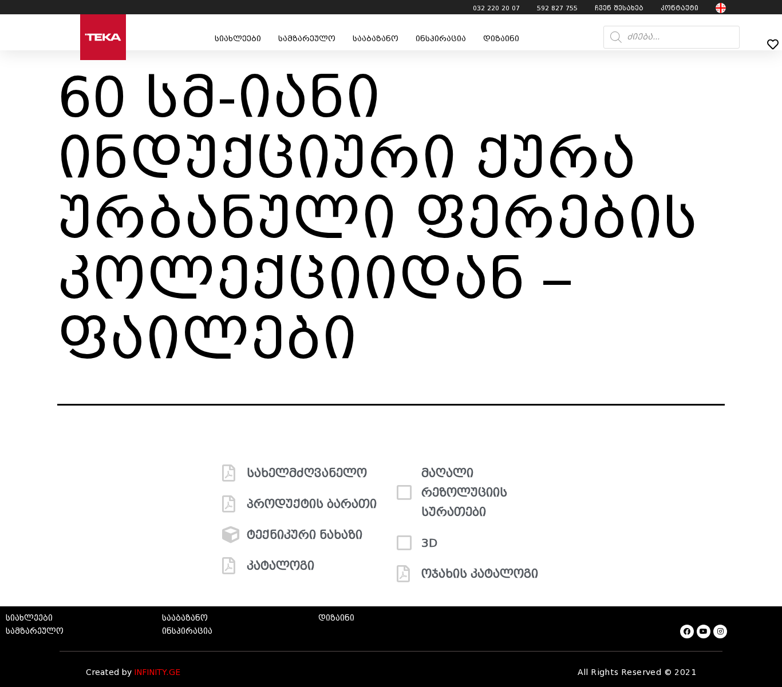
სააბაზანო (375, 38)
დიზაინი (501, 38)
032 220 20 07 (496, 8)
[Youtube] (703, 631)
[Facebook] (687, 631)
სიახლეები (238, 38)
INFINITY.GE (157, 672)
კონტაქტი (679, 8)
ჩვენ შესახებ (619, 8)
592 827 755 (557, 8)
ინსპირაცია (441, 38)
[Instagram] (720, 631)
